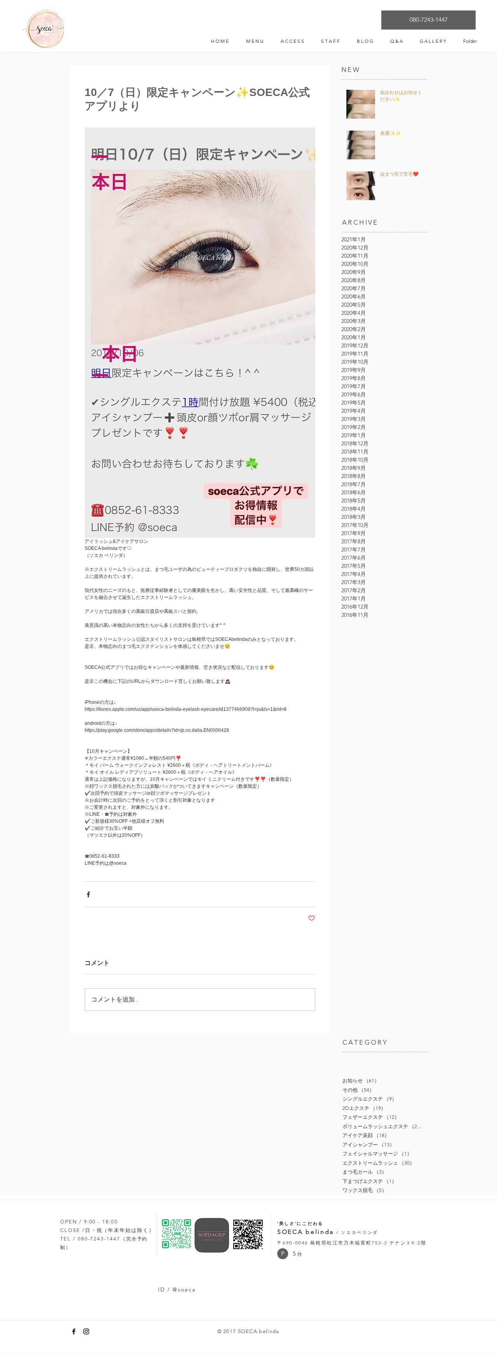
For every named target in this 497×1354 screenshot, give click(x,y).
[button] (282, 1253)
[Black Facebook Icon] (74, 1331)
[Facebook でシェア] (88, 894)
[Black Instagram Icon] (86, 1331)
